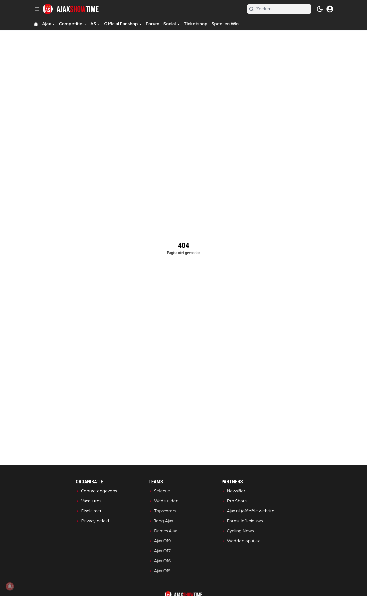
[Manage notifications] (10, 586)
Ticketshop (195, 23)
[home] (36, 24)
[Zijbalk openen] (37, 9)
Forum (152, 23)
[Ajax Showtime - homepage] (71, 9)
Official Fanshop (121, 23)
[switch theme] (319, 8)
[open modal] (329, 8)
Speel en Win (225, 23)
